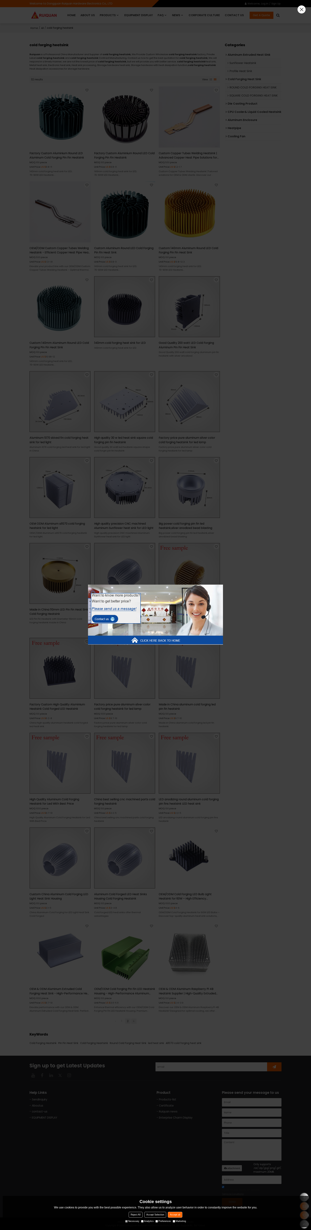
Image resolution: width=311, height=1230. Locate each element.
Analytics (149, 1221)
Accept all (175, 1214)
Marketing (181, 1221)
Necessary (133, 1221)
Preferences (164, 1221)
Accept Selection (155, 1214)
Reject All (136, 1214)
